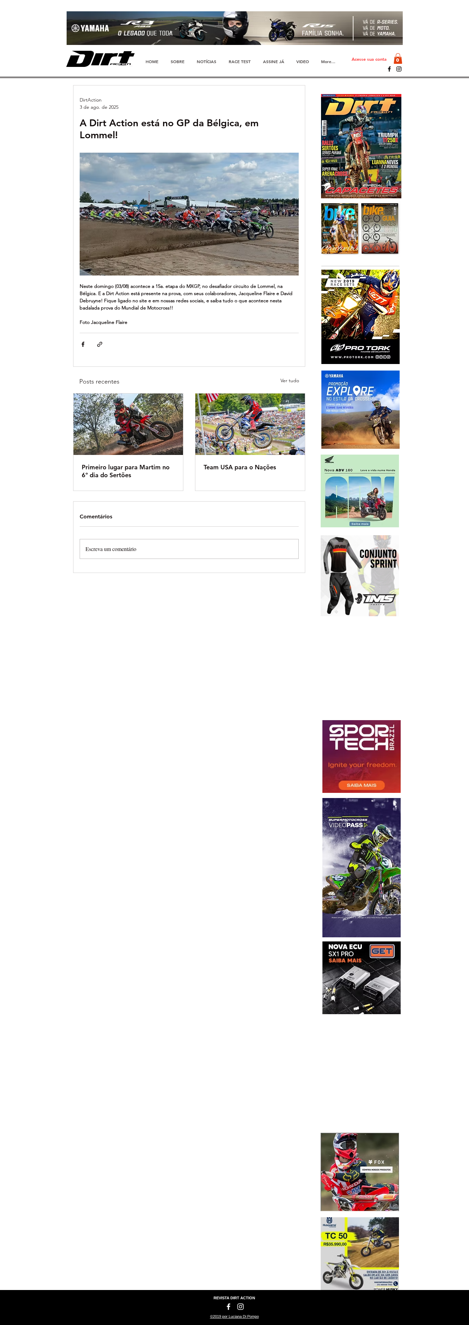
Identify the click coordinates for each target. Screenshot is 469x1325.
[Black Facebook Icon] (389, 69)
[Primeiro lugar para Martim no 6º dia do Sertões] (128, 424)
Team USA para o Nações (240, 467)
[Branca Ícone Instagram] (240, 1306)
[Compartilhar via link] (99, 344)
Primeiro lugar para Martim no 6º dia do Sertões (126, 471)
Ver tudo (290, 380)
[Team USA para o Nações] (250, 424)
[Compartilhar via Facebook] (83, 344)
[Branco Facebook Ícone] (228, 1306)
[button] (397, 58)
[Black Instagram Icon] (399, 69)
